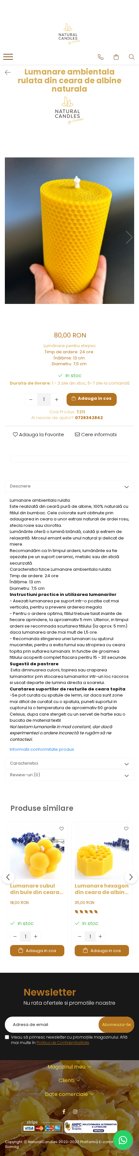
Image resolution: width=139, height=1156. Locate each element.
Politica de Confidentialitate (63, 1042)
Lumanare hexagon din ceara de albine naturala (102, 890)
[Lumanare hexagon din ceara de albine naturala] (102, 852)
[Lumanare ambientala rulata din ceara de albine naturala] (69, 230)
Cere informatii (98, 434)
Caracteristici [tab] (24, 763)
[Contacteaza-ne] (100, 57)
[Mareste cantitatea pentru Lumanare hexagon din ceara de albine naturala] (100, 936)
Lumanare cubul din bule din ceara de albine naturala (36, 890)
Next (129, 237)
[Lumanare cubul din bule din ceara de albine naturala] (37, 852)
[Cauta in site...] (131, 57)
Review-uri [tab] (25, 775)
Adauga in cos (94, 398)
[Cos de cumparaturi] (116, 57)
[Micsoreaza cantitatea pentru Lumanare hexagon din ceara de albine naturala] (80, 936)
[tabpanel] (69, 230)
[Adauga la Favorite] (61, 830)
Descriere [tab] (20, 486)
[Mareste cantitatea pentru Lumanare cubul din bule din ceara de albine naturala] (36, 936)
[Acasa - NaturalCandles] (69, 34)
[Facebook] (63, 1111)
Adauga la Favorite (41, 434)
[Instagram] (75, 1111)
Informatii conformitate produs (42, 749)
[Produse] (9, 59)
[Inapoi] (5, 72)
